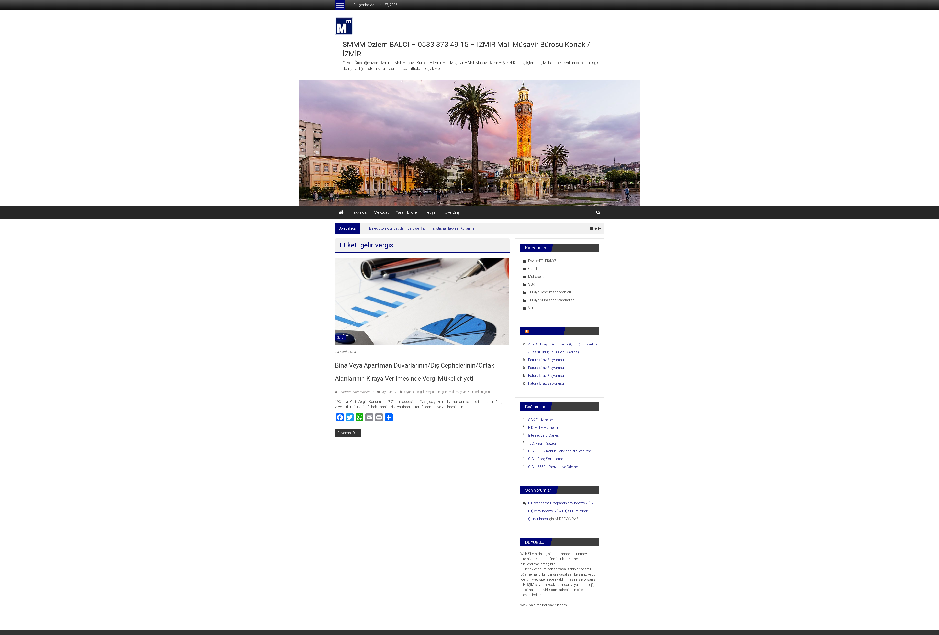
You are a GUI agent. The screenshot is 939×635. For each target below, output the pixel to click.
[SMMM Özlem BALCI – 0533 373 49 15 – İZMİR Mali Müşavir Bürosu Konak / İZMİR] (341, 212)
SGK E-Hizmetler (540, 420)
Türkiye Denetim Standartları (549, 292)
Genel (340, 337)
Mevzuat (381, 212)
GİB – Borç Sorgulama (545, 459)
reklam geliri (482, 392)
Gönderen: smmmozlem (354, 392)
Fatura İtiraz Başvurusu (546, 360)
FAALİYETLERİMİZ (542, 261)
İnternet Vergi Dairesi (543, 435)
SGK (531, 284)
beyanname (411, 392)
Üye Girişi (452, 212)
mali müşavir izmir (461, 392)
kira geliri (441, 392)
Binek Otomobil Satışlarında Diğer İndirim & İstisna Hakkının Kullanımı (422, 228)
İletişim (431, 212)
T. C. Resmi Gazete (542, 443)
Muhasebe (536, 277)
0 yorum (387, 392)
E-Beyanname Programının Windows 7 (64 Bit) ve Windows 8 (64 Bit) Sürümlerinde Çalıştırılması (560, 511)
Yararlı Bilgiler (407, 212)
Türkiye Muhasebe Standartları (551, 300)
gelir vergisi (427, 392)
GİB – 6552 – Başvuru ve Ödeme (553, 467)
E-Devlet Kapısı (544, 331)
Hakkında (359, 212)
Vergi (532, 308)
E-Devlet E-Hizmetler (543, 428)
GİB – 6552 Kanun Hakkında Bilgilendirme (560, 451)
